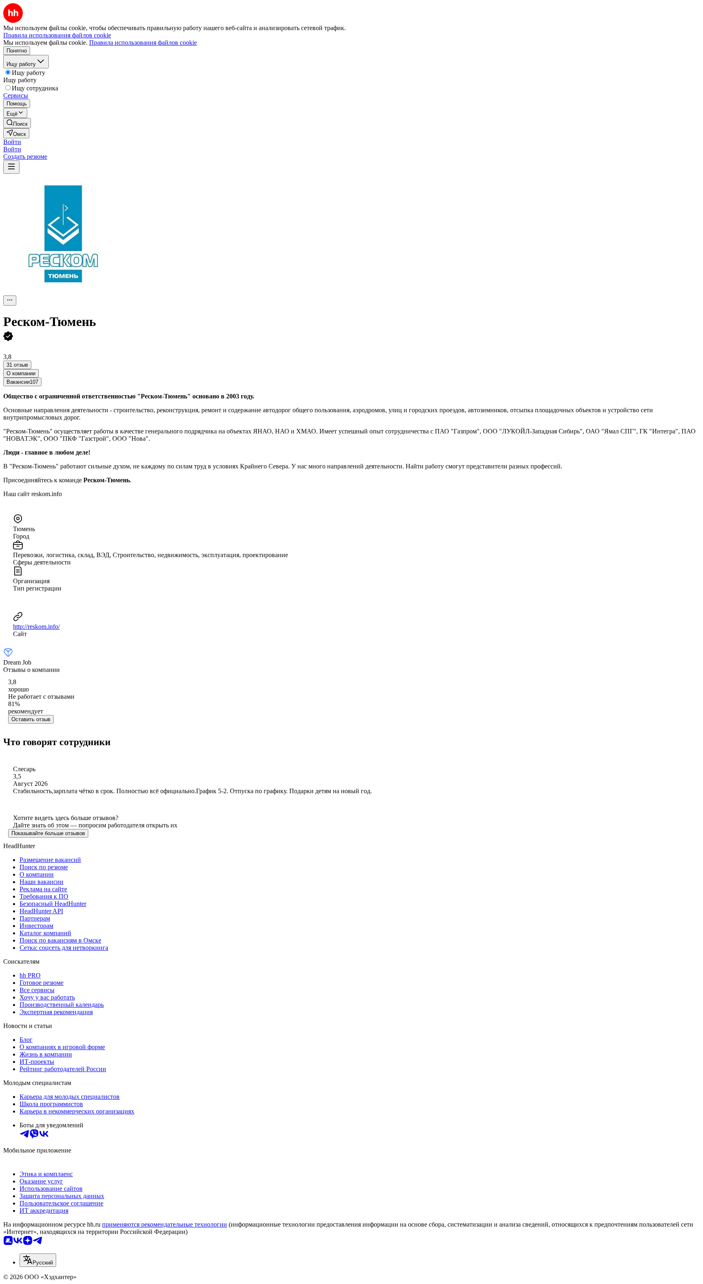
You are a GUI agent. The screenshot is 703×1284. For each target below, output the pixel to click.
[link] (17, 123)
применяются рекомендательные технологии (164, 1224)
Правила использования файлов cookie (143, 42)
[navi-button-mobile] (11, 167)
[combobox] (38, 1260)
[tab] (21, 373)
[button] (12, 141)
